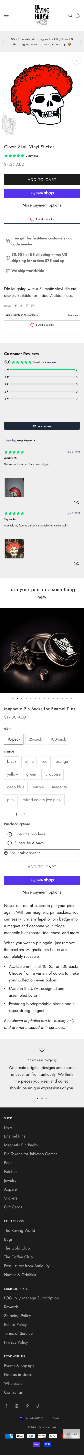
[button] (42, 853)
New (8, 1127)
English (56, 1418)
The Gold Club (17, 1248)
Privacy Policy (16, 1342)
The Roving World (19, 1230)
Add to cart (42, 179)
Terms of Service (18, 1333)
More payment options (42, 205)
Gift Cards (13, 1207)
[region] (42, 1069)
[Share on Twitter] (21, 305)
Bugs (8, 1239)
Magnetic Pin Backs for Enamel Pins (39, 709)
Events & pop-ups (19, 1366)
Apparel (11, 1189)
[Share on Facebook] (15, 305)
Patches (10, 1172)
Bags (8, 1163)
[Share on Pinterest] (27, 305)
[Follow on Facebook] (6, 1406)
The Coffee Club (18, 1257)
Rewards (11, 1307)
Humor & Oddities (20, 1275)
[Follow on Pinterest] (27, 1406)
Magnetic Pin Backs (21, 1145)
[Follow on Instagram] (17, 1406)
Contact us (13, 1392)
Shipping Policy (17, 1316)
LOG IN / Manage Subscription (31, 1298)
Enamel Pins (14, 1136)
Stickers (10, 1198)
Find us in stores (18, 1375)
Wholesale (13, 1383)
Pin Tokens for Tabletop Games (30, 1154)
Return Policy (15, 1325)
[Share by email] (32, 305)
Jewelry (10, 1180)
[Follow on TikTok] (38, 1406)
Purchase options (17, 824)
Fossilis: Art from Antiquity (27, 1266)
